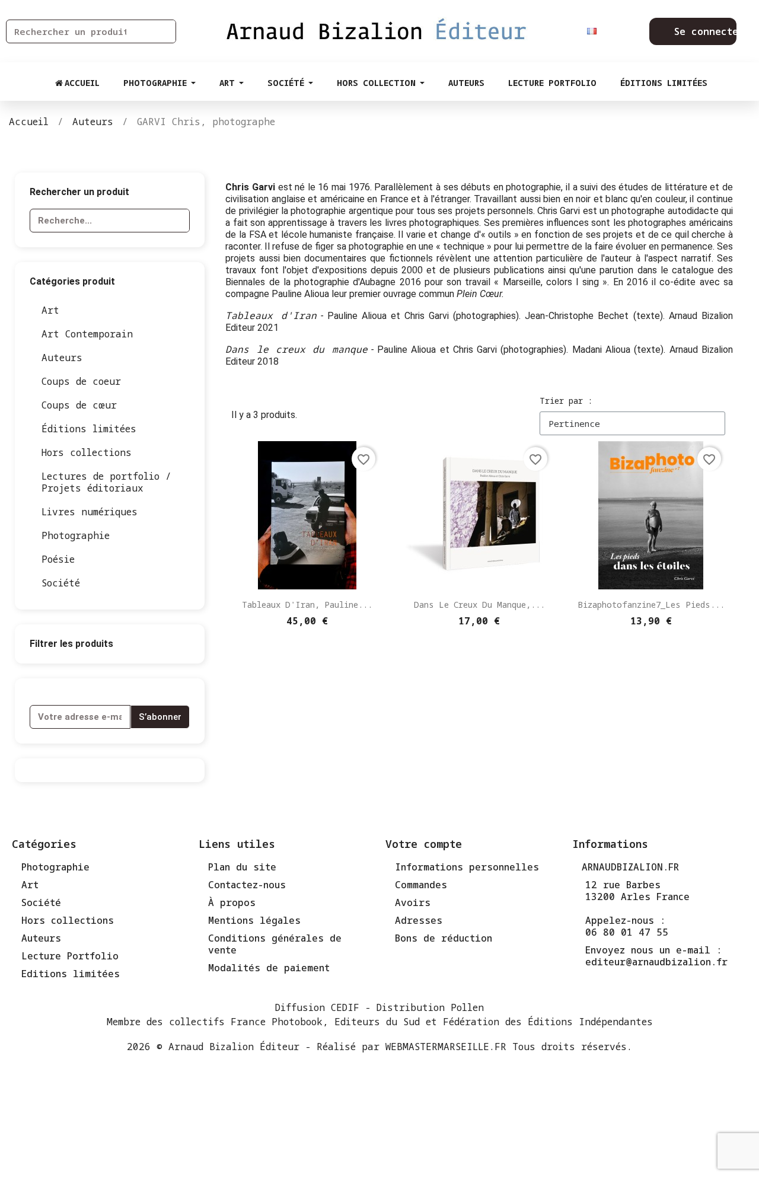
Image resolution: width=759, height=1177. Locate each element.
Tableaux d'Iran (270, 315)
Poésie (58, 559)
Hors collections (87, 452)
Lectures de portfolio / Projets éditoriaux (106, 482)
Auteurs (62, 357)
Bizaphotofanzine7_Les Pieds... (651, 604)
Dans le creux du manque (296, 349)
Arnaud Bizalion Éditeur (233, 1046)
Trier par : (566, 400)
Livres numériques (90, 511)
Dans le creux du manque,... (479, 604)
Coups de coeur (81, 381)
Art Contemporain (87, 333)
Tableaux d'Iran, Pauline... (307, 604)
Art (50, 310)
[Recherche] (164, 31)
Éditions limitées (89, 428)
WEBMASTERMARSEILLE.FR (445, 1046)
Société (61, 582)
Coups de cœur (79, 405)
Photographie (76, 535)
